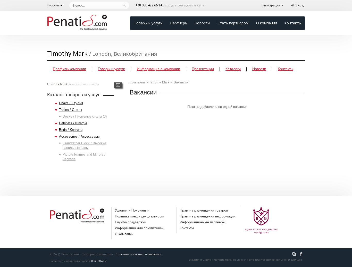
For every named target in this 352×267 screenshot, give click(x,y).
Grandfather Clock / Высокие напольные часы (84, 145)
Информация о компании (158, 69)
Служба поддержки (130, 222)
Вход (300, 5)
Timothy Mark (159, 82)
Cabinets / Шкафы (73, 123)
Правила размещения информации (208, 216)
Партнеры (179, 23)
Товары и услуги (148, 23)
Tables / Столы (70, 110)
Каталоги (233, 69)
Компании (137, 82)
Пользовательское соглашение (138, 254)
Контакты (292, 23)
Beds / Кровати (70, 130)
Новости (202, 23)
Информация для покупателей (139, 228)
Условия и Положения (132, 210)
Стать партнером (232, 23)
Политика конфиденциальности (139, 216)
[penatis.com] (294, 254)
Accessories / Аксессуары (79, 136)
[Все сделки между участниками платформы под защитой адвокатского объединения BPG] (261, 220)
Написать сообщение (118, 85)
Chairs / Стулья (71, 103)
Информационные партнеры (202, 222)
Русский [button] (53, 5)
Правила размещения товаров (204, 210)
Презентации (203, 69)
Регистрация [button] (271, 5)
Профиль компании (69, 69)
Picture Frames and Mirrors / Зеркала (84, 156)
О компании (266, 23)
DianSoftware (99, 261)
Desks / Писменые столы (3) (85, 116)
